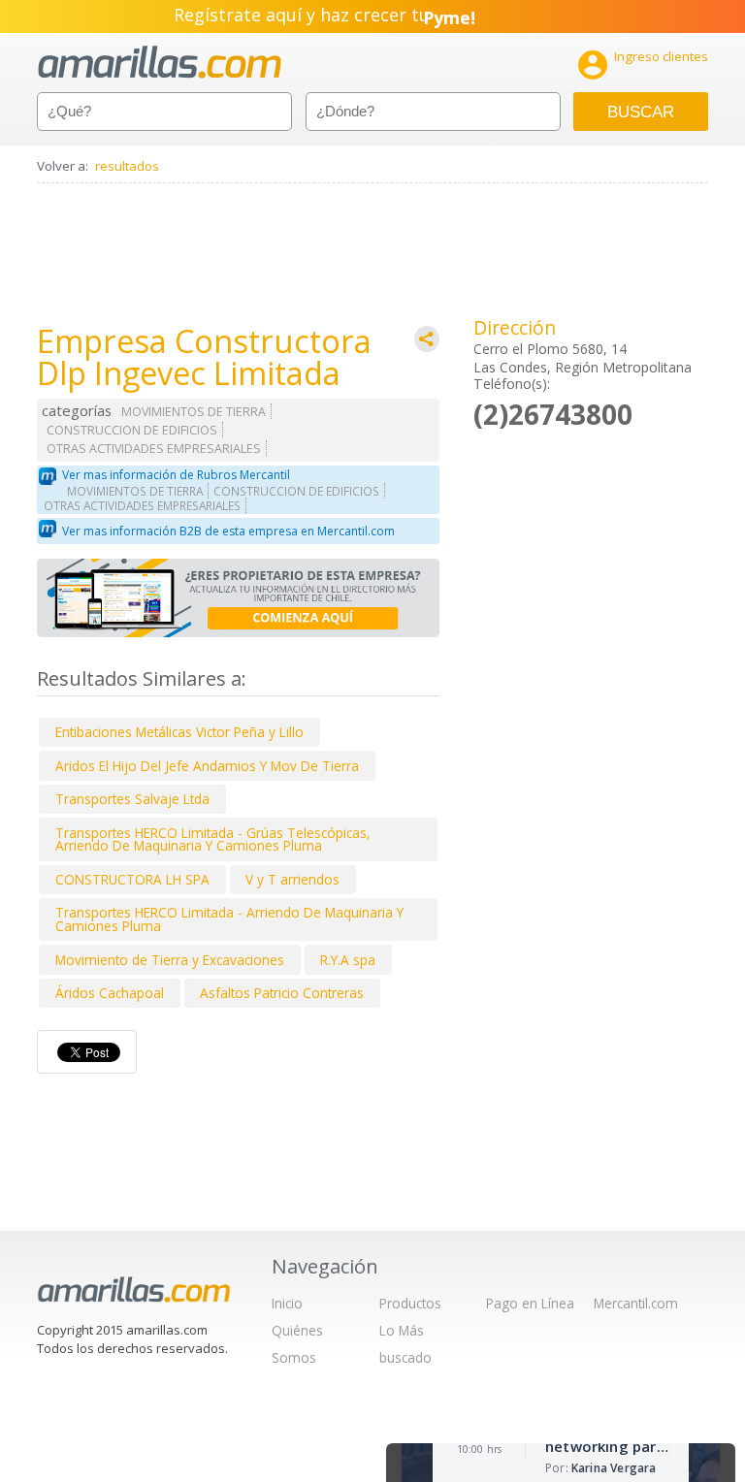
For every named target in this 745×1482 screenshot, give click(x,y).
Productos (410, 1303)
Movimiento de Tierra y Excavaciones (169, 959)
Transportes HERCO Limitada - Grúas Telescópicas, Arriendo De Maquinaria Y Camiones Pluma (213, 839)
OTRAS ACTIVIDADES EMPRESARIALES (154, 448)
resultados (127, 166)
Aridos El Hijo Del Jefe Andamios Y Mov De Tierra (207, 766)
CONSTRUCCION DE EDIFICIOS (132, 430)
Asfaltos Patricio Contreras (282, 992)
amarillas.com (159, 62)
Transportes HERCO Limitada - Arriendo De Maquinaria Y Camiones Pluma (229, 919)
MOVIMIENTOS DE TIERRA (193, 411)
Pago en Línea (530, 1303)
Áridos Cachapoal (109, 992)
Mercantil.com (636, 1303)
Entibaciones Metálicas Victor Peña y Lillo (179, 732)
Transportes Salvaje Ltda (132, 798)
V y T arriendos (292, 879)
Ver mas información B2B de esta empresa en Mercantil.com (228, 531)
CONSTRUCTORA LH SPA (132, 879)
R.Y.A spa (347, 959)
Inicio (287, 1303)
